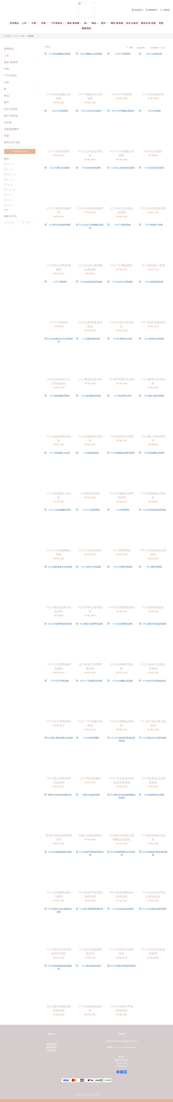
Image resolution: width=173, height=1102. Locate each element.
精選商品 (9, 48)
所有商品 (14, 23)
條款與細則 (51, 1047)
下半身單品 (56, 23)
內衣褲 (8, 122)
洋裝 (43, 23)
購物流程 (86, 28)
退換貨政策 (51, 1044)
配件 (103, 23)
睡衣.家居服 (117, 23)
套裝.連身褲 (73, 23)
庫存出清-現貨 (148, 23)
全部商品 (8, 36)
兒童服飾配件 (11, 129)
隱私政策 (51, 1050)
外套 (34, 23)
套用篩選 (20, 151)
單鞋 (22, 36)
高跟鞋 (31, 36)
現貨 (161, 23)
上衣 (24, 23)
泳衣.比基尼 (132, 23)
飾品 (94, 23)
